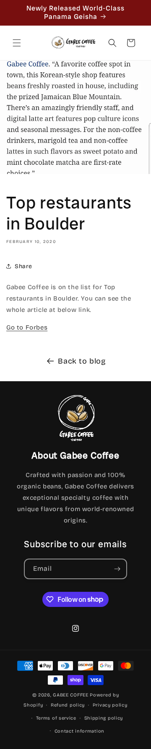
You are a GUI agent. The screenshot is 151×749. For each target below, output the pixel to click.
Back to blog (81, 361)
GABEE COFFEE (70, 695)
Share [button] (23, 266)
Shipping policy (103, 718)
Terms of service (56, 718)
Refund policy (68, 705)
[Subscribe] (117, 569)
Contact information (79, 731)
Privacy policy (110, 705)
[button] (17, 43)
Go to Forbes (26, 327)
